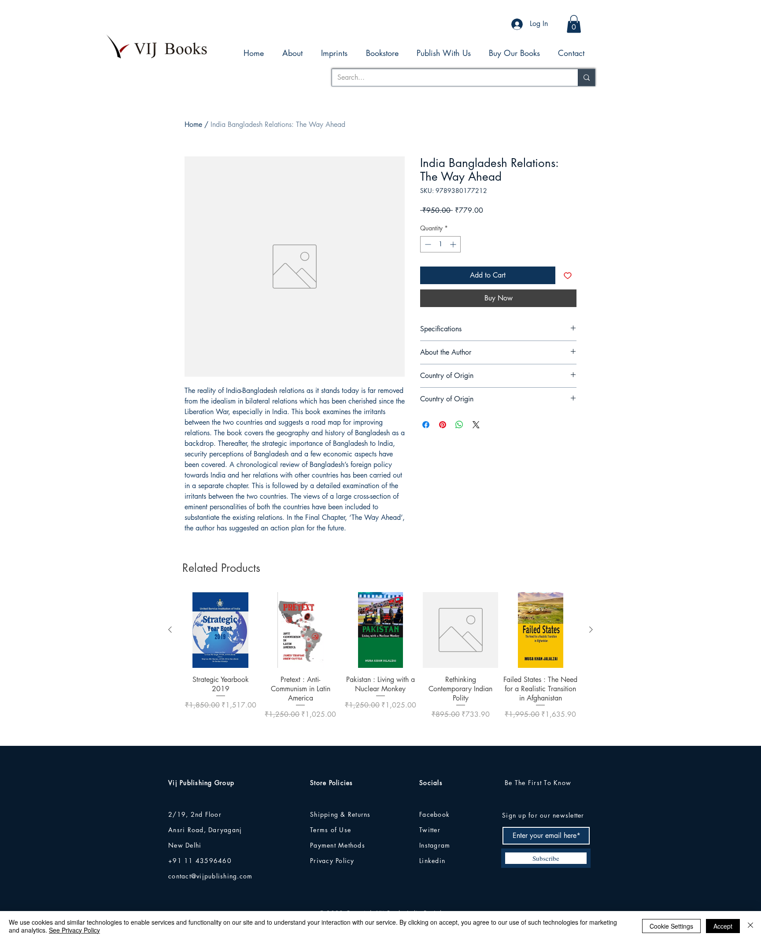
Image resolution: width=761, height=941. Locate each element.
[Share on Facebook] (426, 424)
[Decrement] (426, 244)
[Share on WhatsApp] (459, 424)
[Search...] (586, 77)
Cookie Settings (671, 926)
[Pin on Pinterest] (442, 424)
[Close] (750, 926)
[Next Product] (591, 629)
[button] (573, 24)
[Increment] (453, 244)
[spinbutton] (440, 244)
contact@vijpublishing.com (210, 876)
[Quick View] (221, 630)
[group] (380, 665)
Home (193, 124)
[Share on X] (476, 424)
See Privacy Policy (74, 930)
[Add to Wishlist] (567, 275)
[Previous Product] (170, 629)
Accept (722, 926)
